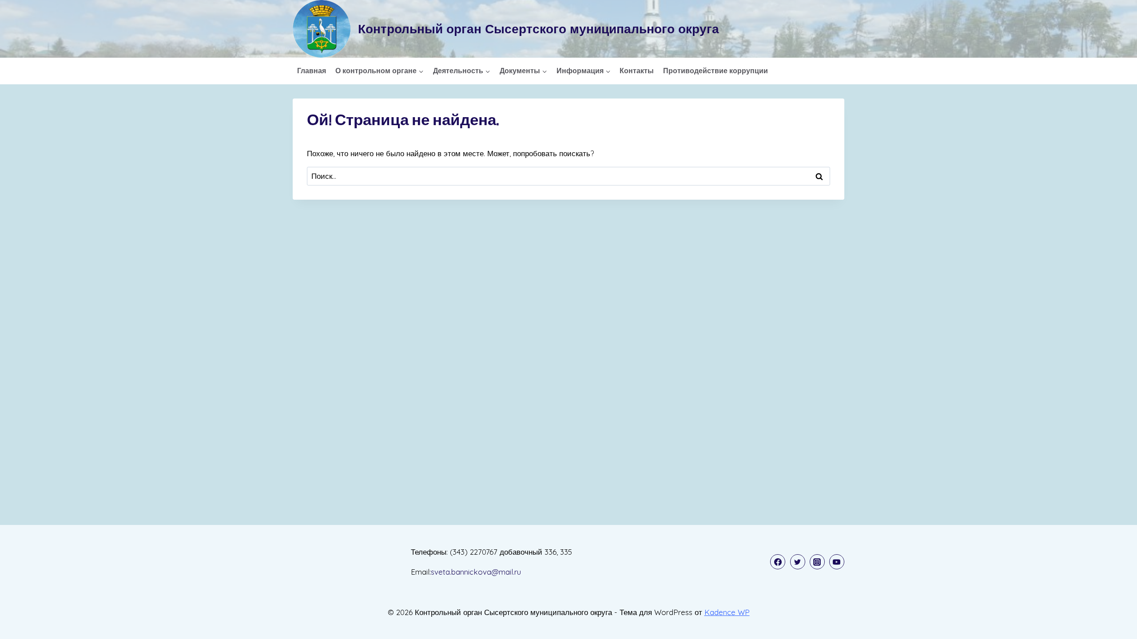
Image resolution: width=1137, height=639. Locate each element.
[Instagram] (817, 561)
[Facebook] (777, 561)
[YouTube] (836, 561)
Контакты (637, 70)
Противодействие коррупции (715, 70)
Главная (311, 70)
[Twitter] (797, 561)
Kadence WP (727, 612)
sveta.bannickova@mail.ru (476, 571)
